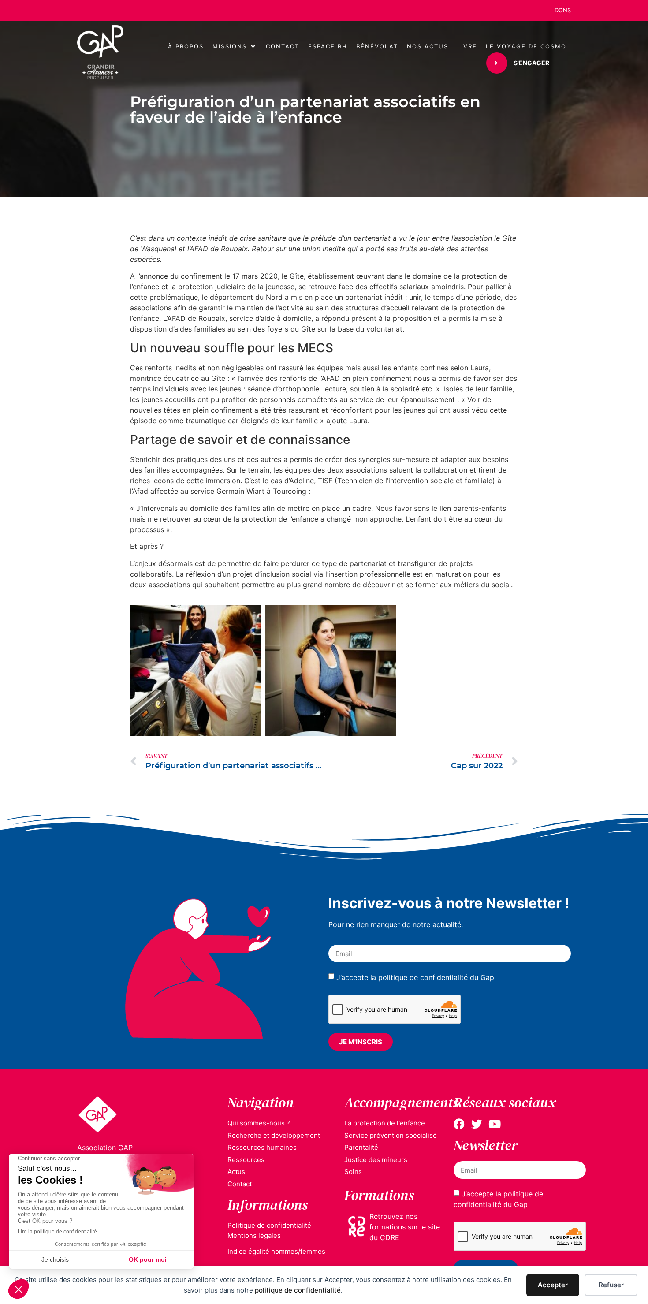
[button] (234, 46)
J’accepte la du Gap (415, 977)
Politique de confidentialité (269, 1225)
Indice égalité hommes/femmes (276, 1251)
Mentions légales (254, 1235)
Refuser (611, 1285)
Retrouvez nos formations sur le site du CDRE (404, 1227)
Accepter (553, 1285)
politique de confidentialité (298, 1290)
